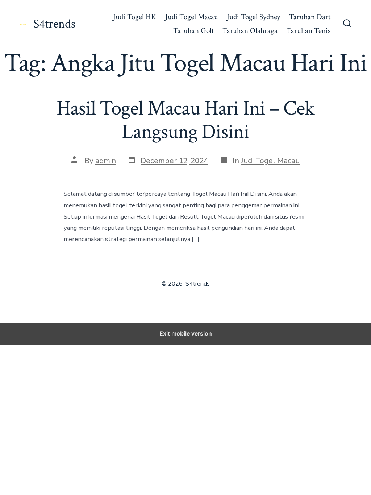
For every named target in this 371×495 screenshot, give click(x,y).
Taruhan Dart (309, 17)
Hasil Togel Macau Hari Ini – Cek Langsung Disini (185, 120)
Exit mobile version (185, 333)
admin (105, 160)
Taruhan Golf (193, 31)
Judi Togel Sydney (253, 17)
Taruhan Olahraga (250, 31)
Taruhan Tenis (308, 31)
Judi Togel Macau (191, 17)
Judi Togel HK (134, 17)
